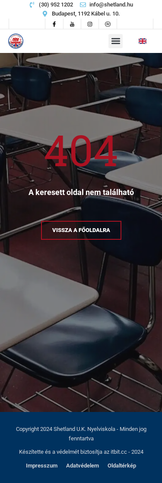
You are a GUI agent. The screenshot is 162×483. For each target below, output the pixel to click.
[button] (115, 41)
